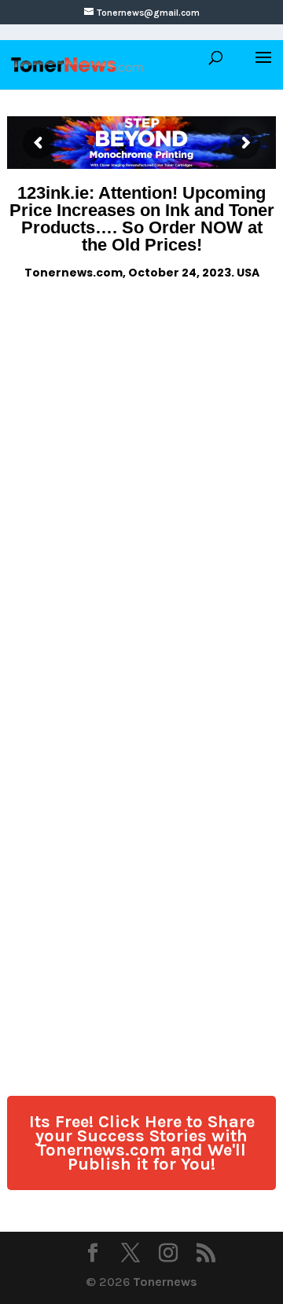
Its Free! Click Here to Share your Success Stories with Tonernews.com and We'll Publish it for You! (142, 1143)
